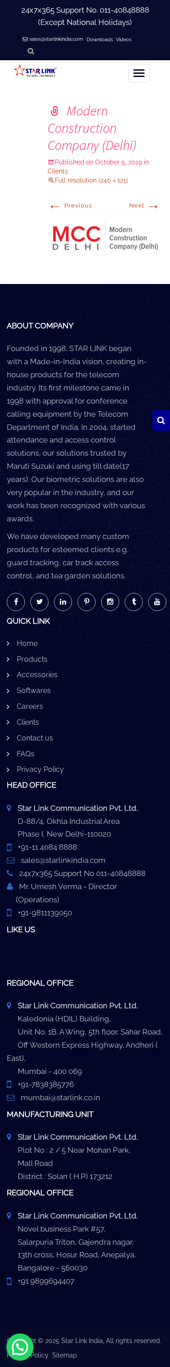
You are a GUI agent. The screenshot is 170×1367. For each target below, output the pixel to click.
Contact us (35, 738)
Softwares (34, 690)
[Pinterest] (87, 602)
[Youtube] (157, 602)
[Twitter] (39, 602)
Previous (70, 205)
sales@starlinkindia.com (56, 39)
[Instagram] (110, 602)
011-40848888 (124, 9)
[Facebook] (16, 602)
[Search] (161, 420)
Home (27, 643)
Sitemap (64, 1355)
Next (145, 205)
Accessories (37, 674)
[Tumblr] (134, 602)
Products (32, 659)
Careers (30, 706)
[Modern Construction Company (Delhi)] (104, 238)
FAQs (25, 754)
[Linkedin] (63, 602)
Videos (123, 40)
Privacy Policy (40, 769)
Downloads (100, 40)
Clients (28, 722)
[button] (20, 1347)
